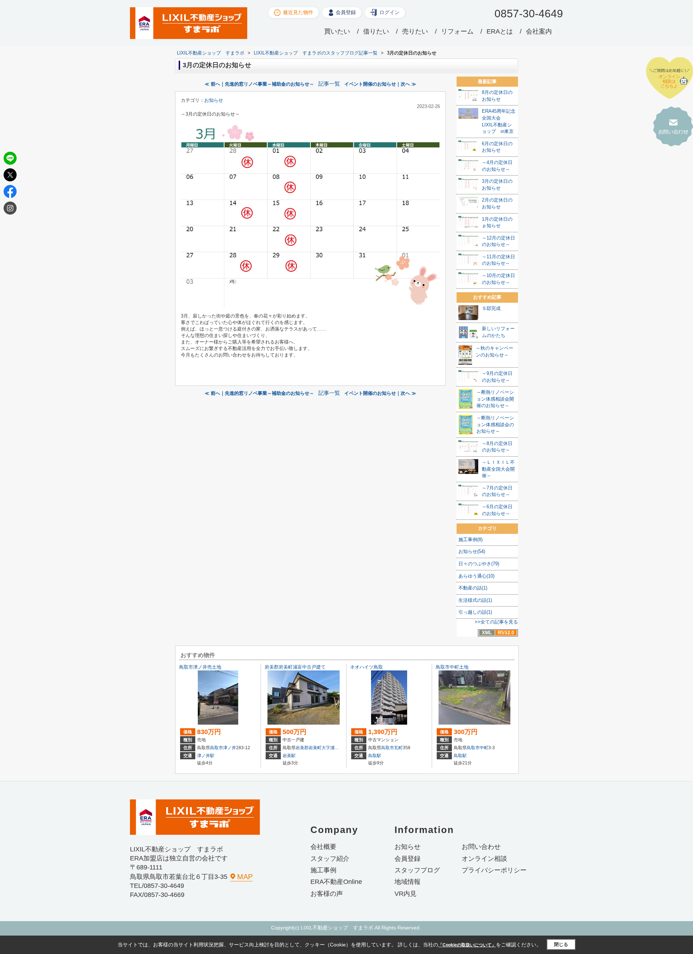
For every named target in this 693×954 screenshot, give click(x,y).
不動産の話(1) (472, 588)
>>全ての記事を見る (496, 622)
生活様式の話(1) (475, 600)
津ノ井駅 (205, 755)
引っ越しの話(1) (475, 612)
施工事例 (323, 870)
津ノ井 (229, 747)
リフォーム (457, 31)
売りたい (415, 31)
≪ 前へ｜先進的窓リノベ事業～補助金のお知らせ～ (259, 84)
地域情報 (407, 881)
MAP (245, 877)
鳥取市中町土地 (452, 667)
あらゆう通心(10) (476, 576)
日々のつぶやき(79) (478, 563)
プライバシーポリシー (494, 870)
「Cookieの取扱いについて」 (467, 944)
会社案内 (539, 31)
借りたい (376, 31)
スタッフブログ (417, 870)
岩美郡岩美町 (309, 747)
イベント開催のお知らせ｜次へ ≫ (380, 84)
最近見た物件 (298, 12)
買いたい (337, 31)
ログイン (389, 12)
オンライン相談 (484, 858)
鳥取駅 (374, 755)
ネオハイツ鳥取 (366, 667)
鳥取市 (216, 747)
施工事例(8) (470, 539)
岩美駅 (289, 755)
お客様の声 (326, 893)
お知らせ (213, 100)
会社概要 (323, 846)
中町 (484, 747)
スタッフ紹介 (329, 858)
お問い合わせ (481, 846)
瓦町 (398, 747)
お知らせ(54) (471, 551)
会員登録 (346, 12)
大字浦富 (330, 747)
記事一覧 (329, 84)
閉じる (561, 944)
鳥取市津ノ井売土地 (200, 667)
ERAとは (500, 31)
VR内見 (406, 893)
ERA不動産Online (336, 881)
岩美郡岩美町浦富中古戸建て (295, 667)
